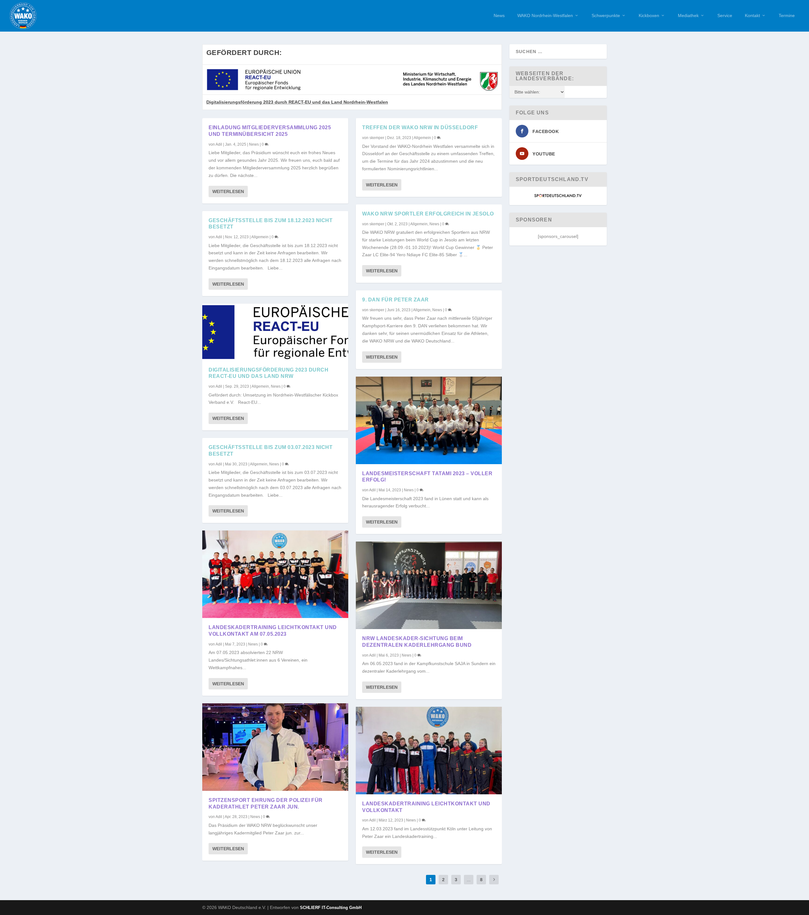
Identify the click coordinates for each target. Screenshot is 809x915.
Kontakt (752, 15)
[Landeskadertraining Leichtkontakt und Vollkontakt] (429, 750)
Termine (787, 15)
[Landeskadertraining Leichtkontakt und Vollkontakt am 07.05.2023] (275, 574)
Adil (219, 144)
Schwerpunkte (606, 15)
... (469, 879)
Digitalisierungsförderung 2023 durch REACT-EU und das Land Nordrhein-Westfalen (297, 102)
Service (724, 15)
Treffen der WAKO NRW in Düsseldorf (420, 127)
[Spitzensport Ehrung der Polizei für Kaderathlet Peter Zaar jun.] (275, 747)
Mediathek (688, 15)
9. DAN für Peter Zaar (395, 299)
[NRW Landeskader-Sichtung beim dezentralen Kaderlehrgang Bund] (429, 585)
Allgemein (260, 237)
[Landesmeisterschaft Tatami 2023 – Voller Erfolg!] (429, 420)
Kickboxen (649, 15)
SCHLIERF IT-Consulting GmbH (331, 907)
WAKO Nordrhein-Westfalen (545, 15)
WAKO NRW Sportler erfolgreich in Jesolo (428, 213)
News (499, 15)
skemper (376, 138)
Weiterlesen (228, 191)
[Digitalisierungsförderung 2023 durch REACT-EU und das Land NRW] (275, 332)
